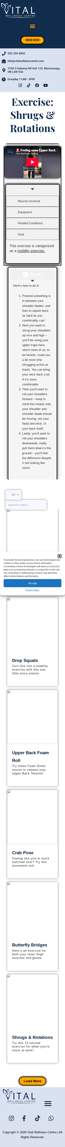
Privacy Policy (32, 590)
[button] (59, 556)
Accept (32, 583)
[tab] (32, 190)
